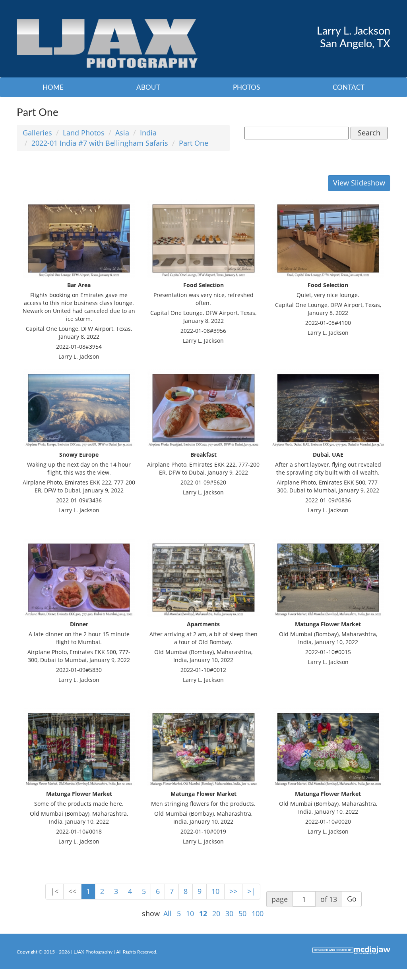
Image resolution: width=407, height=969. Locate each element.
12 (203, 913)
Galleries (37, 132)
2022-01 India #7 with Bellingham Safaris (99, 143)
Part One (193, 143)
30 (229, 913)
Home (53, 87)
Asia (122, 132)
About (148, 87)
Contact (348, 87)
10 (215, 891)
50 (242, 913)
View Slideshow (359, 182)
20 (216, 913)
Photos (246, 87)
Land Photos (84, 132)
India (148, 132)
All (167, 913)
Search (369, 132)
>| (251, 891)
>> (233, 891)
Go (352, 898)
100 (258, 913)
